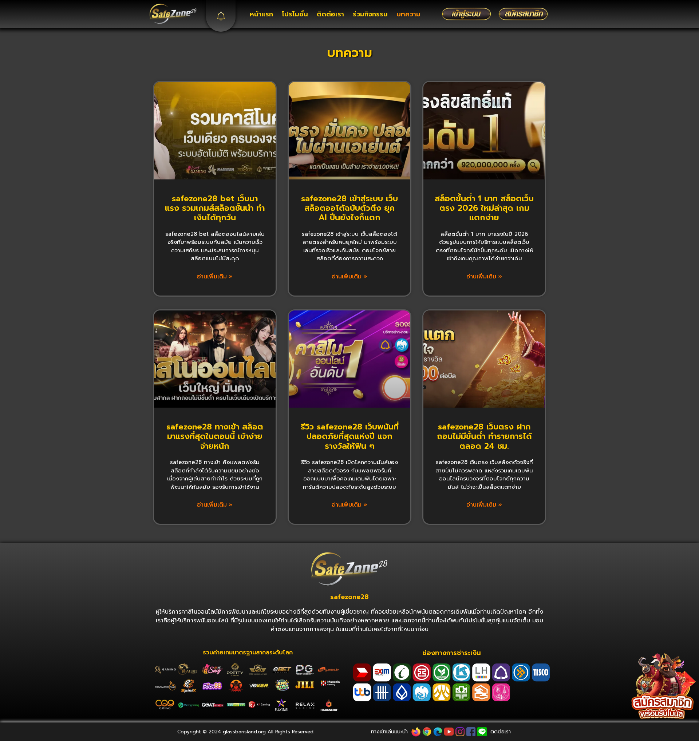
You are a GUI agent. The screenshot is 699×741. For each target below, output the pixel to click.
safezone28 (349, 597)
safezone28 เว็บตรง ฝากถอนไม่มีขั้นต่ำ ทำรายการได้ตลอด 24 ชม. (484, 436)
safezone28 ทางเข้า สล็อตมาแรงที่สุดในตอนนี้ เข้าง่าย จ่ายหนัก (214, 436)
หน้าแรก (261, 14)
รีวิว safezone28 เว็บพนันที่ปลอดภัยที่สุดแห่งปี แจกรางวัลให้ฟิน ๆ (350, 436)
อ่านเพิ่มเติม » (215, 276)
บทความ (408, 14)
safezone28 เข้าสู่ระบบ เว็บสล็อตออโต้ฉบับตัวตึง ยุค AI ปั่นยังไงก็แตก (349, 208)
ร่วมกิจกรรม (370, 14)
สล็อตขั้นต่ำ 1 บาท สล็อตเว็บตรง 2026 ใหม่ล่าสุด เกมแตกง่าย (484, 208)
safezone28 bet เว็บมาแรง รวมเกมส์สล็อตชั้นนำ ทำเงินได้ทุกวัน (215, 208)
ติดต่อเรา (330, 14)
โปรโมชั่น (295, 14)
